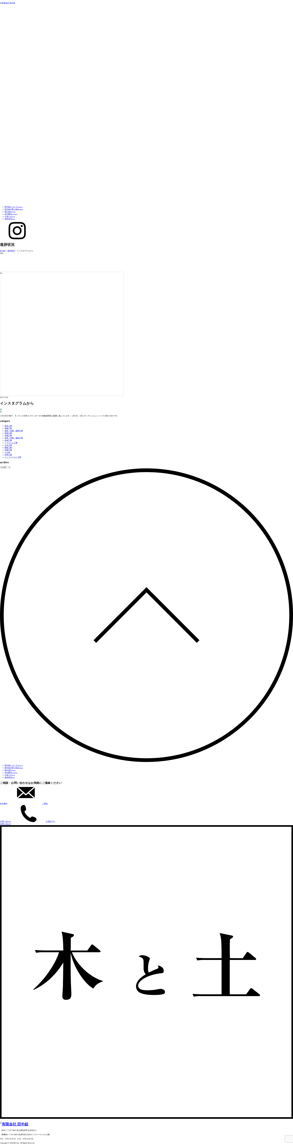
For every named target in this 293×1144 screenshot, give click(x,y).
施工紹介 (10, 212)
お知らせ (10, 216)
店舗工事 (8, 435)
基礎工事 (8, 428)
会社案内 (11, 214)
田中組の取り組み (14, 209)
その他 (7, 452)
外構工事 (8, 450)
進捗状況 (10, 219)
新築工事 (8, 433)
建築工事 (8, 448)
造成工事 (8, 440)
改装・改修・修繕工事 (14, 431)
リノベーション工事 (13, 457)
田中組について (14, 207)
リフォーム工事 (11, 443)
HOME (2, 251)
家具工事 (8, 426)
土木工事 (8, 445)
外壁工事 (8, 455)
